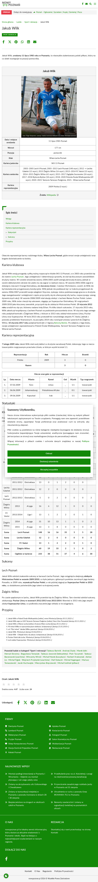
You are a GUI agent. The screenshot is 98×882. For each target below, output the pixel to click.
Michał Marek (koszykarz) (54, 657)
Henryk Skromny (11, 654)
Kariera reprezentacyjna (15, 228)
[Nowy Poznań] (10, 4)
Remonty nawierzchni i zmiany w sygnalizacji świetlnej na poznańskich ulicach (70, 805)
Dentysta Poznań (16, 726)
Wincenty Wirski (33, 657)
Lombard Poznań (15, 731)
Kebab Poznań (14, 752)
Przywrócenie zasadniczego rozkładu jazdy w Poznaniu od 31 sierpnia (73, 785)
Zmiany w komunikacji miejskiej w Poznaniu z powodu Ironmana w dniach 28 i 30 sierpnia (27, 795)
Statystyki (12, 232)
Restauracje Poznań (61, 748)
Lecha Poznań (17, 277)
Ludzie (18, 22)
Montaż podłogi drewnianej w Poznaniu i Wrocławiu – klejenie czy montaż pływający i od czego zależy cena (26, 777)
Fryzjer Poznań (14, 739)
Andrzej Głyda (69, 651)
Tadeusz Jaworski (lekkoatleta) (54, 654)
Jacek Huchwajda (25, 663)
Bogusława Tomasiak (30, 654)
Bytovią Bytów (60, 323)
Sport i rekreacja (30, 22)
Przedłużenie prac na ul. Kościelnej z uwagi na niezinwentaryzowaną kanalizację (73, 775)
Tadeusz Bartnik (54, 651)
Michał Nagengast (72, 660)
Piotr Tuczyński (76, 654)
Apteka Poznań (59, 726)
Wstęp (8, 219)
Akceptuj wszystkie (49, 470)
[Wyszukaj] (90, 4)
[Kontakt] (86, 4)
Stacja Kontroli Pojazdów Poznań (23, 748)
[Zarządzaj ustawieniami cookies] (6, 876)
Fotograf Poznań (59, 735)
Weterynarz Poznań (17, 735)
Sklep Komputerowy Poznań (21, 744)
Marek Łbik (82, 651)
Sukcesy (11, 237)
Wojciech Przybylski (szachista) (36, 660)
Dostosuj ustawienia (49, 462)
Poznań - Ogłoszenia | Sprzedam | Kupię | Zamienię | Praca (59, 12)
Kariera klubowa (12, 223)
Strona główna (7, 22)
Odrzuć (49, 453)
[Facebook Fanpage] (82, 4)
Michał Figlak (14, 660)
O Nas (37, 871)
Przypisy (9, 242)
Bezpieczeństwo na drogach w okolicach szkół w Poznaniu (26, 803)
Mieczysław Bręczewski (45, 663)
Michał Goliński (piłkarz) (68, 663)
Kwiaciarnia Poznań (61, 731)
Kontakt (54, 833)
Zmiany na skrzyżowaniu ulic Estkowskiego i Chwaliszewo (27, 785)
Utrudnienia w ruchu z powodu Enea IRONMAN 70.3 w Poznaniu (70, 793)
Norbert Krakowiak (75, 657)
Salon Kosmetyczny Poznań (64, 739)
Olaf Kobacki (57, 660)
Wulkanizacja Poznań (61, 744)
